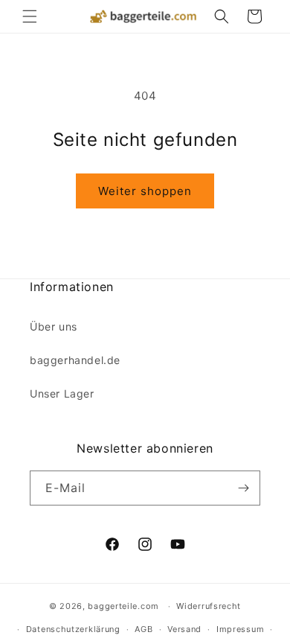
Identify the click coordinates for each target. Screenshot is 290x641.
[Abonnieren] (243, 488)
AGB (143, 629)
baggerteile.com (123, 606)
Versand (184, 629)
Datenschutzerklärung (73, 629)
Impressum (240, 629)
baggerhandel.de (75, 360)
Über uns (53, 326)
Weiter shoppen (145, 191)
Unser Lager (62, 393)
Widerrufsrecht (208, 606)
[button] (29, 16)
